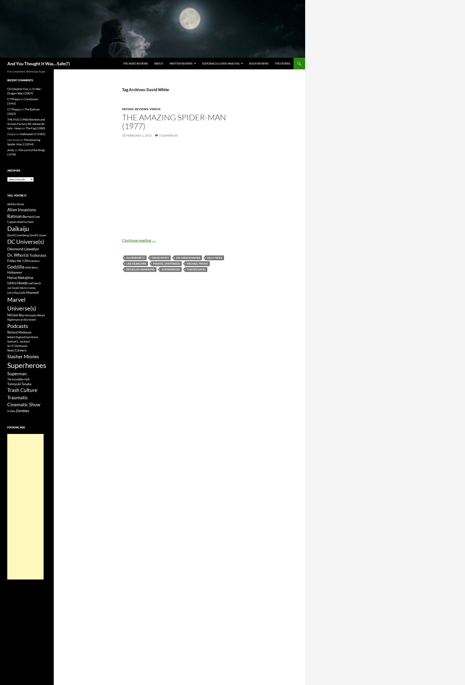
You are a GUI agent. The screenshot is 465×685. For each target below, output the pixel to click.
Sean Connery (17, 350)
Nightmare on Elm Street (21, 319)
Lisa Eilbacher (136, 263)
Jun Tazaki (13, 287)
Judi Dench (34, 283)
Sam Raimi (32, 337)
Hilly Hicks (214, 257)
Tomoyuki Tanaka (19, 384)
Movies (128, 109)
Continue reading (139, 240)
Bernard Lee (31, 217)
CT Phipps (13, 99)
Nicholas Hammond (140, 269)
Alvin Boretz (135, 257)
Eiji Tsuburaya (34, 255)
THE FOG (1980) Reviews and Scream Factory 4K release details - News (26, 124)
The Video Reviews (135, 63)
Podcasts (17, 326)
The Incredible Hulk (18, 379)
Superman (17, 373)
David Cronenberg (18, 235)
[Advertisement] (25, 506)
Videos (155, 109)
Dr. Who (15, 255)
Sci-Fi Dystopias (17, 346)
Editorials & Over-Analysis (221, 63)
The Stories (282, 63)
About (158, 63)
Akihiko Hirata (15, 204)
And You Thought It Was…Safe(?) (38, 63)
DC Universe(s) (25, 241)
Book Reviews (259, 63)
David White (160, 257)
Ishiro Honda (17, 283)
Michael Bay (15, 315)
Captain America (17, 221)
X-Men (11, 411)
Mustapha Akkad (35, 315)
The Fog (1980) (35, 128)
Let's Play (13, 292)
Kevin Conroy (28, 287)
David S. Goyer (37, 235)
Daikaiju (18, 228)
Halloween (14, 272)
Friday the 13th (18, 261)
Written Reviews (181, 63)
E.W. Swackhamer (188, 257)
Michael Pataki (197, 263)
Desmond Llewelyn (23, 248)
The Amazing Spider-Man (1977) (174, 121)
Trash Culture (22, 390)
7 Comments (168, 135)
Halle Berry (31, 267)
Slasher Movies (23, 356)
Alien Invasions (21, 209)
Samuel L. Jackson (18, 341)
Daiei (30, 221)
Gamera (34, 261)
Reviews (141, 109)
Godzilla (15, 266)
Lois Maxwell (29, 292)
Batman (14, 216)
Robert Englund (16, 337)
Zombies (22, 410)
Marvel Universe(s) (166, 263)
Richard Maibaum (19, 332)
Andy (10, 150)
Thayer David (196, 269)
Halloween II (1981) (32, 134)
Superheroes (171, 269)
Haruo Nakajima (20, 277)
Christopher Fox (17, 89)
